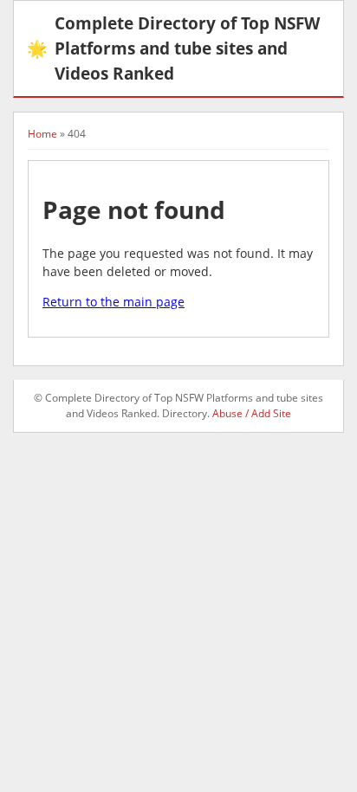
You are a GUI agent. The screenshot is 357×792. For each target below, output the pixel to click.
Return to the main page (113, 301)
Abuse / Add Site (251, 413)
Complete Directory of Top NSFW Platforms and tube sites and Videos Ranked (173, 48)
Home (42, 133)
